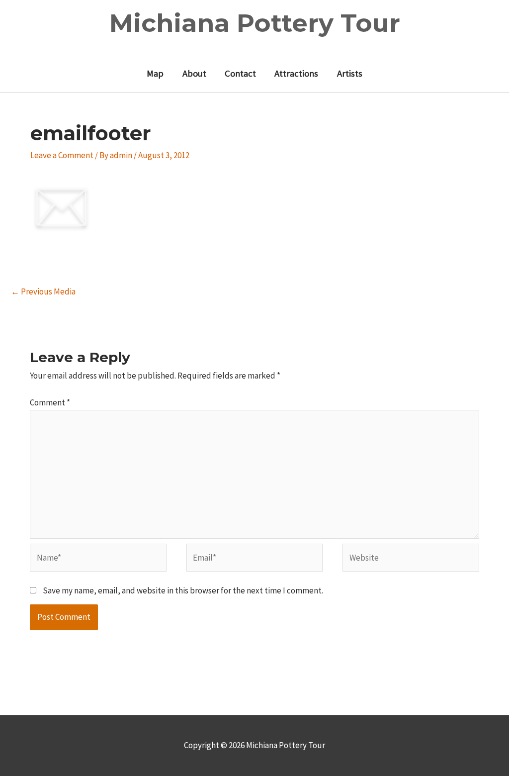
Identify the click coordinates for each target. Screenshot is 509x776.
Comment (50, 402)
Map (155, 73)
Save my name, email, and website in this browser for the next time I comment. (183, 590)
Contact (240, 73)
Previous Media (43, 291)
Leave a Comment (61, 155)
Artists (349, 73)
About (194, 73)
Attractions (296, 73)
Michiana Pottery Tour (254, 23)
